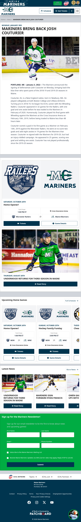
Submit (40, 464)
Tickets (23, 223)
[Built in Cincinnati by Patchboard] (40, 512)
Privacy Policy (22, 494)
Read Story (41, 284)
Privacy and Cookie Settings (40, 497)
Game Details (60, 223)
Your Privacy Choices (43, 494)
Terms (31, 494)
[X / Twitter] (44, 502)
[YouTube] (52, 502)
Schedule (47, 11)
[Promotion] (40, 3)
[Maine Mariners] (8, 11)
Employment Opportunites (62, 494)
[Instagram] (37, 502)
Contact (12, 494)
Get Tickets (62, 11)
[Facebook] (29, 502)
